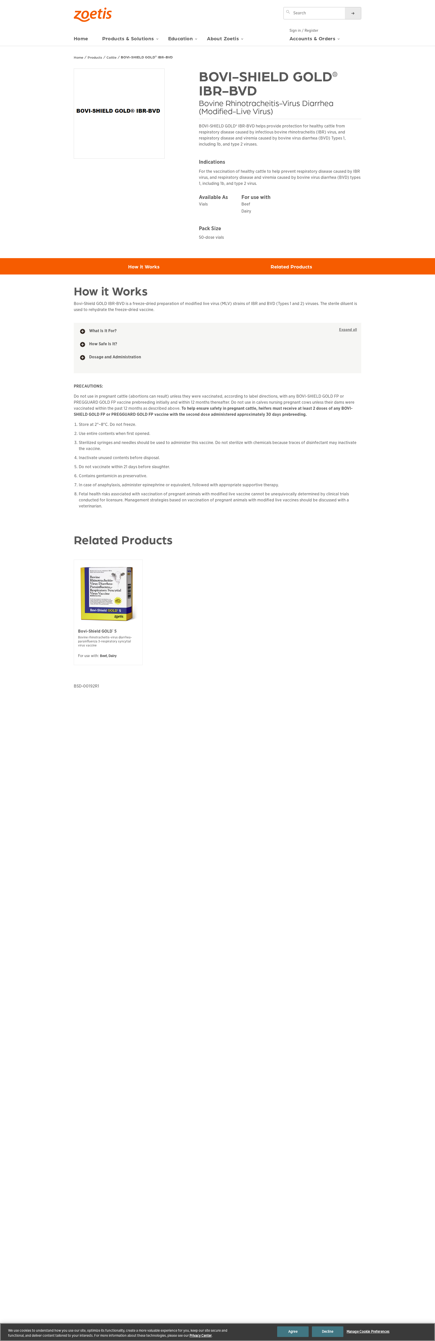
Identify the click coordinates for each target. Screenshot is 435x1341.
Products (95, 57)
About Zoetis (223, 38)
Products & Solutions (128, 38)
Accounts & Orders (312, 38)
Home (81, 38)
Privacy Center (201, 1335)
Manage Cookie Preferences (368, 1331)
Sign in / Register (303, 30)
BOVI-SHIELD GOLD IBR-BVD (147, 57)
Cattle (111, 57)
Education (180, 38)
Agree (293, 1331)
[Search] (353, 13)
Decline (327, 1331)
